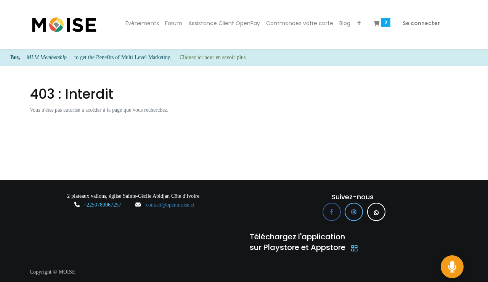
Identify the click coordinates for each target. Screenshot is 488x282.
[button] (358, 23)
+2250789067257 (102, 205)
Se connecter (421, 23)
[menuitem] (142, 23)
